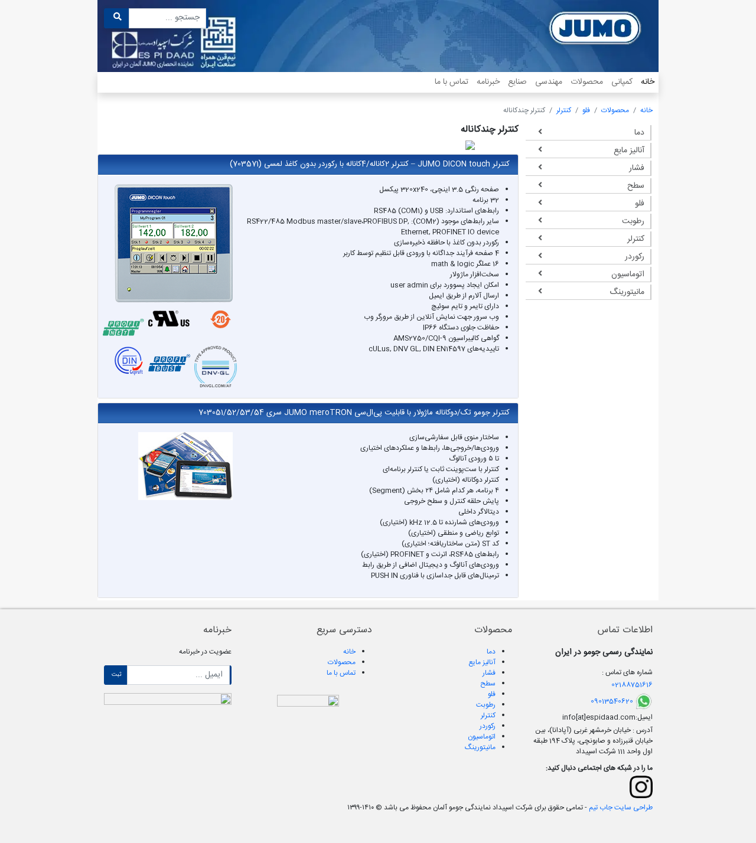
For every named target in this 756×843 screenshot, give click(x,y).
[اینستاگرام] (641, 787)
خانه (647, 82)
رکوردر (634, 257)
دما (639, 133)
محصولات (587, 82)
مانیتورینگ (627, 292)
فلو (586, 110)
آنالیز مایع (629, 150)
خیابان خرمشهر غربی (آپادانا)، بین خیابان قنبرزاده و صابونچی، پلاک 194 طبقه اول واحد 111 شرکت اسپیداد (593, 740)
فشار (636, 168)
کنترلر (563, 110)
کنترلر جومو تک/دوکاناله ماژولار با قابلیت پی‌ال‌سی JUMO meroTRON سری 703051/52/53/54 (354, 412)
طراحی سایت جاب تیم (620, 807)
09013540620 (612, 701)
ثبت (117, 674)
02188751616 (632, 685)
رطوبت (633, 221)
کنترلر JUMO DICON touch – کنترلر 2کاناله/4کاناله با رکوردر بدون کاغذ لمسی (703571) (370, 164)
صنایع (517, 82)
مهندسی (548, 82)
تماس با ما (451, 82)
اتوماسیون (627, 274)
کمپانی (622, 82)
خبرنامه (488, 82)
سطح (635, 186)
